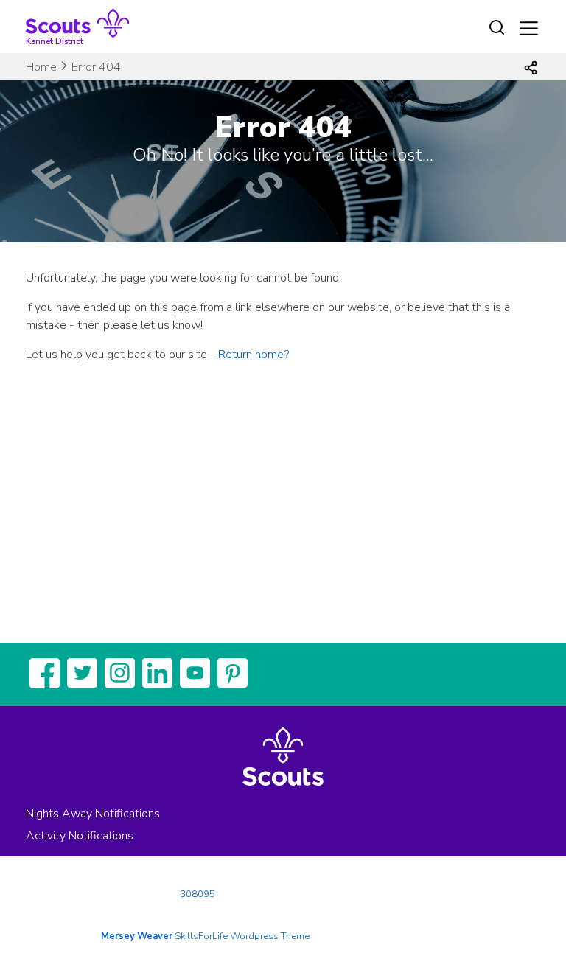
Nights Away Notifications (93, 814)
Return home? (253, 354)
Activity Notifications (79, 836)
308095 (197, 894)
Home (41, 67)
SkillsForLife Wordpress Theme (242, 936)
